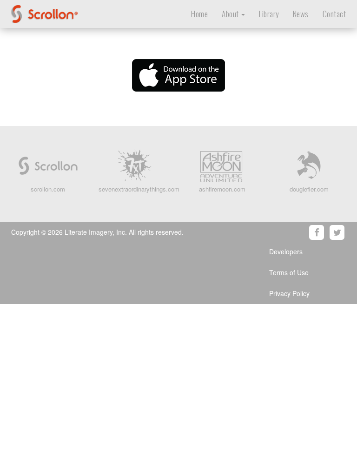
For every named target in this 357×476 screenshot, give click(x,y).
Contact (334, 14)
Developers (286, 251)
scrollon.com (48, 189)
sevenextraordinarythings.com (139, 189)
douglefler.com (309, 189)
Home (199, 14)
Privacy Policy (289, 293)
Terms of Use (289, 272)
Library (269, 14)
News (301, 14)
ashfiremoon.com (222, 189)
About (231, 14)
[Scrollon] (65, 11)
